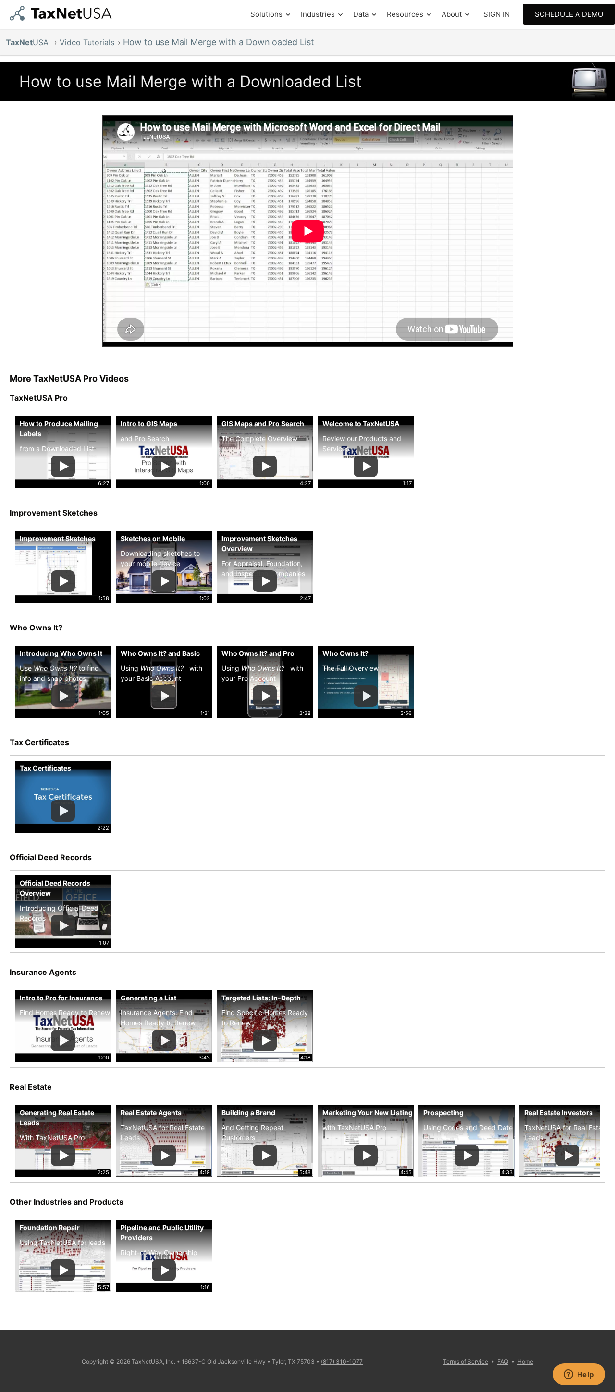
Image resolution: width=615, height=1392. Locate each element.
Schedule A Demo (569, 14)
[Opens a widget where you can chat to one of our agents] (579, 1375)
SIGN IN (496, 14)
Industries (318, 14)
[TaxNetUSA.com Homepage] (63, 17)
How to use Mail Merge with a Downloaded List (218, 42)
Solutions (266, 14)
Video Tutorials (87, 42)
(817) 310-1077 (342, 1361)
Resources (405, 14)
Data (361, 14)
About (452, 14)
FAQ (502, 1361)
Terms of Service (465, 1361)
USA (28, 42)
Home (525, 1361)
